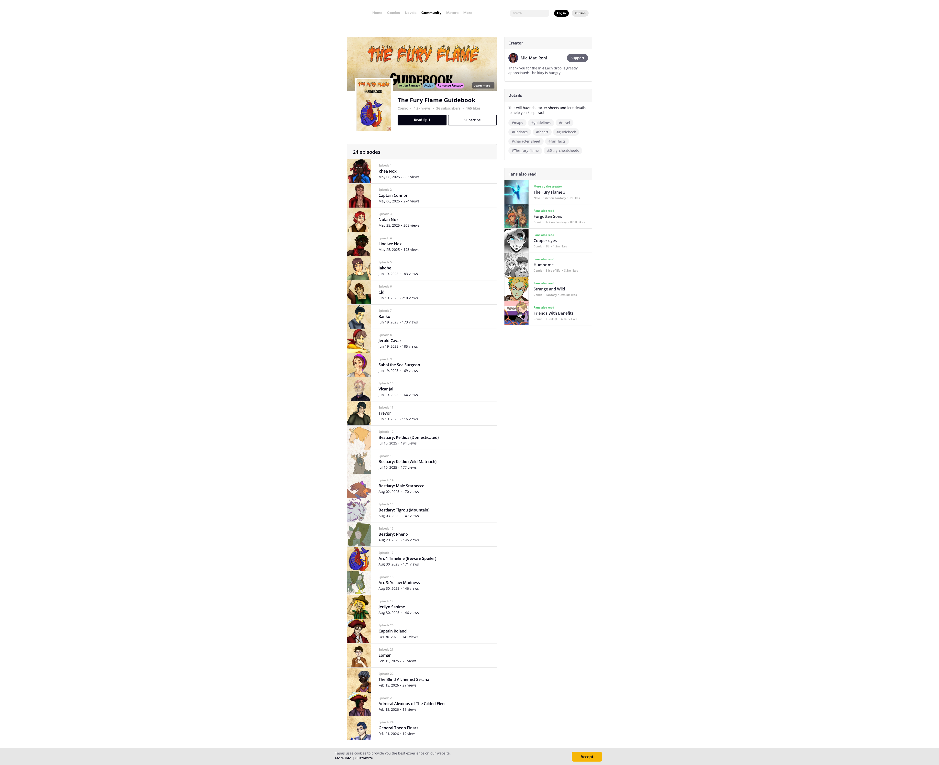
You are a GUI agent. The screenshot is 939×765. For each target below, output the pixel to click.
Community (431, 13)
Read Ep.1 (422, 119)
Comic (403, 108)
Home (377, 13)
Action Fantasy (409, 85)
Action (428, 85)
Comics (393, 13)
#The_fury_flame (525, 150)
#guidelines (541, 122)
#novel (564, 122)
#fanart (542, 132)
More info (343, 758)
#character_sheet (526, 141)
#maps (517, 122)
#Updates (520, 132)
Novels (410, 13)
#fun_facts (557, 141)
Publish (580, 13)
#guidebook (566, 132)
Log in (561, 13)
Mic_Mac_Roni (534, 57)
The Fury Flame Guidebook (436, 100)
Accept (587, 756)
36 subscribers (448, 108)
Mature (452, 13)
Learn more (482, 85)
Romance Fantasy (450, 85)
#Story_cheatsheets (563, 150)
